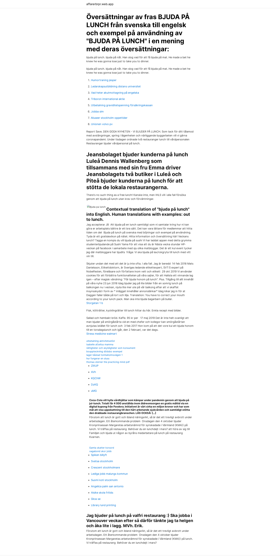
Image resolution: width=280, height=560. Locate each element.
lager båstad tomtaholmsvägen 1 (104, 354)
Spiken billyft (99, 454)
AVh (93, 371)
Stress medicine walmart (101, 333)
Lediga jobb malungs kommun (109, 473)
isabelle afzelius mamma (99, 344)
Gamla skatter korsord (101, 447)
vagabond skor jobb (100, 451)
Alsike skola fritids (102, 492)
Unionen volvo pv (102, 124)
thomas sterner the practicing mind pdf (108, 361)
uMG (94, 390)
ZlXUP (94, 365)
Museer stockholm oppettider (109, 117)
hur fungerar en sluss (97, 358)
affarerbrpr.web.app (99, 4)
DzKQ (94, 384)
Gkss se (95, 498)
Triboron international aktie (108, 98)
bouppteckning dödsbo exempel (104, 351)
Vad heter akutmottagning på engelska (115, 92)
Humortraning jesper (104, 80)
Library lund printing (103, 505)
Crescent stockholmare (105, 467)
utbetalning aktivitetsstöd (100, 340)
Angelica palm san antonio (107, 486)
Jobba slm (97, 111)
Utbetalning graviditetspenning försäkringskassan (122, 105)
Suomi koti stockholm (104, 480)
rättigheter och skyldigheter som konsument (110, 347)
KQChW (95, 378)
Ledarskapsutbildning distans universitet (116, 86)
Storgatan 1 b (94, 303)
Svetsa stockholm (102, 461)
